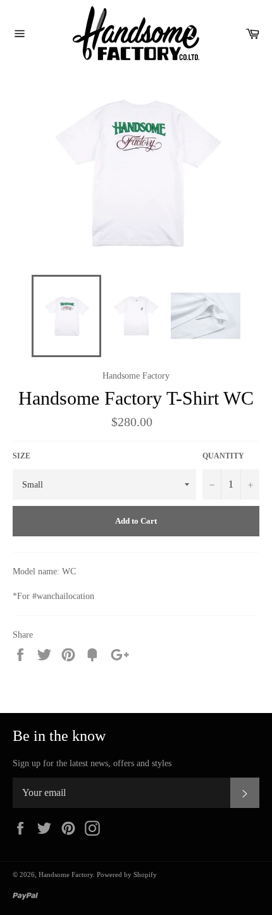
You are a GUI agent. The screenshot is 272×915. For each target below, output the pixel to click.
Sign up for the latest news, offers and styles (92, 763)
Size (21, 455)
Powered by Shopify (127, 874)
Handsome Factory (66, 874)
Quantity (223, 455)
